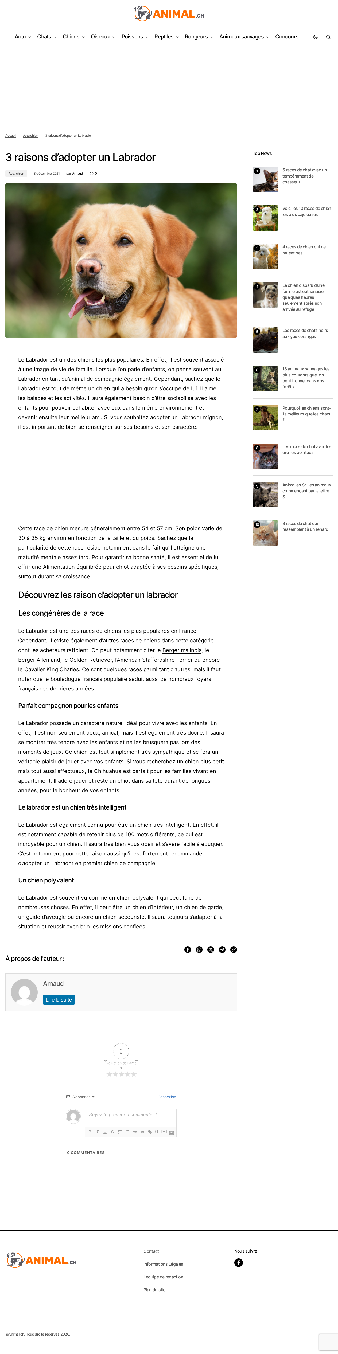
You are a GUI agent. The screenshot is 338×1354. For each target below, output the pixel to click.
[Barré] (112, 1132)
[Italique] (97, 1132)
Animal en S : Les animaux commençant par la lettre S (306, 491)
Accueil (10, 136)
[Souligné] (105, 1132)
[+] (164, 1131)
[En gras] (90, 1132)
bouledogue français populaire (88, 679)
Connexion (166, 1096)
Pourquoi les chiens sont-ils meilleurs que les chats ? (306, 414)
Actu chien (30, 136)
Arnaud (53, 983)
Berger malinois (181, 650)
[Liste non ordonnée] (127, 1132)
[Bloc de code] (142, 1132)
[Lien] (150, 1132)
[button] (315, 37)
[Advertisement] (169, 86)
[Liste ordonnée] (120, 1132)
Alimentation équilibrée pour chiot (86, 567)
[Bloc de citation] (135, 1132)
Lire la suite (59, 999)
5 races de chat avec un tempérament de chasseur (304, 176)
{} (157, 1131)
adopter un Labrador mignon (186, 417)
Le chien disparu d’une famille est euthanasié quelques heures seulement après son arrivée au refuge (303, 297)
